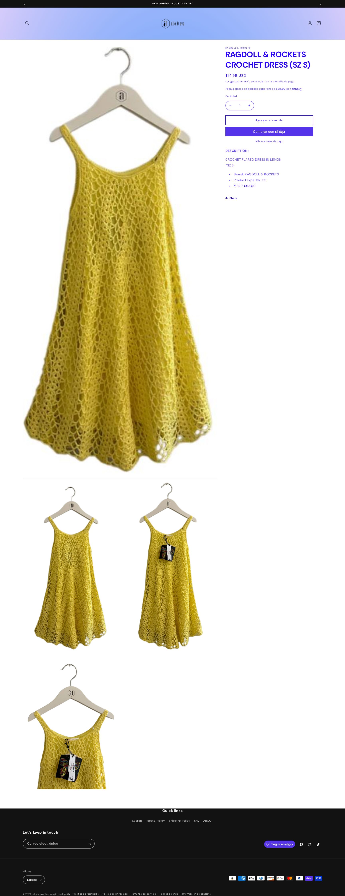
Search (137, 820)
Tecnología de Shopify (57, 894)
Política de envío (169, 893)
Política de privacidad (115, 893)
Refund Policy (155, 820)
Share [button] (233, 198)
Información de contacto (196, 893)
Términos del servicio (143, 893)
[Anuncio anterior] (24, 4)
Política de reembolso (86, 893)
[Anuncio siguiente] (320, 4)
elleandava (39, 894)
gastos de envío (240, 81)
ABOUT (208, 820)
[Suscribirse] (89, 844)
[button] (27, 23)
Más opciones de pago (269, 141)
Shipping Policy (179, 820)
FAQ (196, 820)
